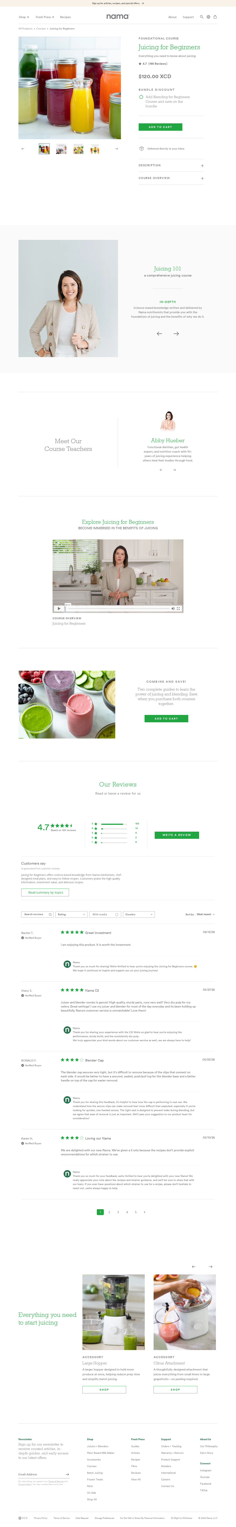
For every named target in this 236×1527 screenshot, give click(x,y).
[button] (159, 333)
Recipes (65, 17)
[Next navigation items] (116, 149)
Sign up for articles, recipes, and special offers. (116, 3)
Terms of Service (56, 1481)
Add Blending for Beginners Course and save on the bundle (168, 101)
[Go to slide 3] (78, 148)
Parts (90, 1486)
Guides (135, 1446)
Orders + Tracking (171, 1446)
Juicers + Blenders (97, 1446)
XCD (25, 1518)
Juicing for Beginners (62, 28)
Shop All (92, 1499)
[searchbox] (34, 914)
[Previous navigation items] (23, 149)
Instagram (205, 1470)
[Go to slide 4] (95, 148)
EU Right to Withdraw (181, 1518)
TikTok (203, 1490)
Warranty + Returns (172, 1452)
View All (135, 1479)
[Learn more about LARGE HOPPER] (113, 1314)
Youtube (205, 1477)
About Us (205, 1439)
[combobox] (71, 914)
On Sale (91, 1492)
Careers (165, 1479)
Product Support (170, 1459)
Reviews (136, 1472)
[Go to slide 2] (61, 148)
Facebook (205, 1483)
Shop (22, 17)
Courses (41, 28)
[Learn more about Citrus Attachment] (185, 1314)
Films (134, 1466)
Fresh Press (43, 17)
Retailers (166, 1466)
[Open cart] (215, 17)
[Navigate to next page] (144, 1212)
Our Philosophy (209, 1446)
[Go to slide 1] (44, 148)
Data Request (82, 1518)
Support (188, 17)
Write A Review (177, 835)
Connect (205, 1463)
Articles (135, 1452)
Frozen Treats (95, 1479)
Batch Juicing (95, 1472)
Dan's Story (206, 1452)
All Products (25, 28)
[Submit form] (67, 1474)
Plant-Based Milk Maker (100, 1452)
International (168, 1472)
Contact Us (167, 1486)
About (172, 17)
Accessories (94, 1459)
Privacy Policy (25, 1484)
